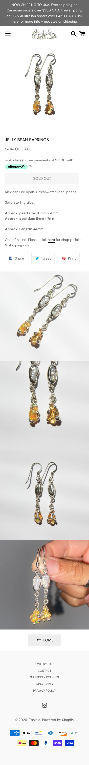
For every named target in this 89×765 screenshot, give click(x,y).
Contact (44, 671)
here (51, 239)
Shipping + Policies (44, 677)
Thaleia (34, 720)
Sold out (42, 178)
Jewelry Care (44, 664)
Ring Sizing (44, 684)
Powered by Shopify (58, 720)
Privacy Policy (44, 691)
